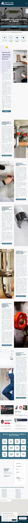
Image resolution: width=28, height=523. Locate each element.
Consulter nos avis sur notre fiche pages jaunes (21, 415)
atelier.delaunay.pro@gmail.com (22, 520)
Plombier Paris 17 (18, 495)
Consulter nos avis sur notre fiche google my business (7, 415)
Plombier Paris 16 (18, 494)
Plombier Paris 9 (4, 496)
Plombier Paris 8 (4, 495)
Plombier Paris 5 (4, 492)
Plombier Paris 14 (18, 492)
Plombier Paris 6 (4, 493)
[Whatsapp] (26, 12)
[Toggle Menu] (26, 3)
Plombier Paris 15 (18, 493)
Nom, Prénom (18, 463)
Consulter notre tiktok (7, 428)
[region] (9, 517)
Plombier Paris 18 (18, 496)
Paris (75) (9, 32)
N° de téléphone (18, 466)
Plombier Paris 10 (18, 489)
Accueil (6, 32)
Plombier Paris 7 (4, 494)
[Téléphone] (26, 10)
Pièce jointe (18, 477)
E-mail (17, 469)
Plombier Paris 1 (4, 489)
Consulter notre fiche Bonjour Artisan (20, 428)
